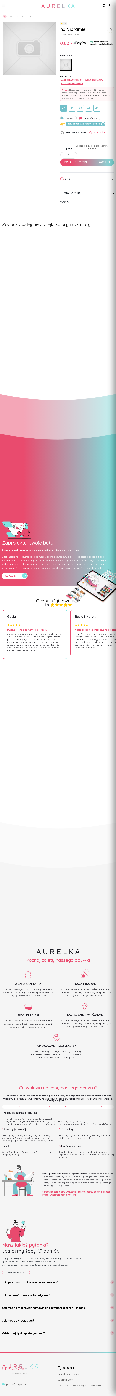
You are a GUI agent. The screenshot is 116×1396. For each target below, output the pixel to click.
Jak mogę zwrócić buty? (18, 1320)
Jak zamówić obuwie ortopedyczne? (26, 1295)
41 (72, 108)
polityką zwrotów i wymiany (98, 146)
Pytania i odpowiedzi (16, 1272)
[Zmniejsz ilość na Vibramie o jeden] (63, 155)
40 (63, 108)
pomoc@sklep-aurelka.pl (18, 1384)
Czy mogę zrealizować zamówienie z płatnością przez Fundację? (44, 1308)
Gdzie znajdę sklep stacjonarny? (23, 1333)
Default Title (66, 65)
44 (88, 108)
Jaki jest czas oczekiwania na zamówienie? (30, 1282)
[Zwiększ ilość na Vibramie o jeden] (74, 155)
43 (80, 108)
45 (96, 108)
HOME (11, 16)
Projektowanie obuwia (69, 1374)
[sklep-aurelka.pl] (58, 5)
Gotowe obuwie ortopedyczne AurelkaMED (79, 1385)
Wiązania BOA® (65, 1379)
